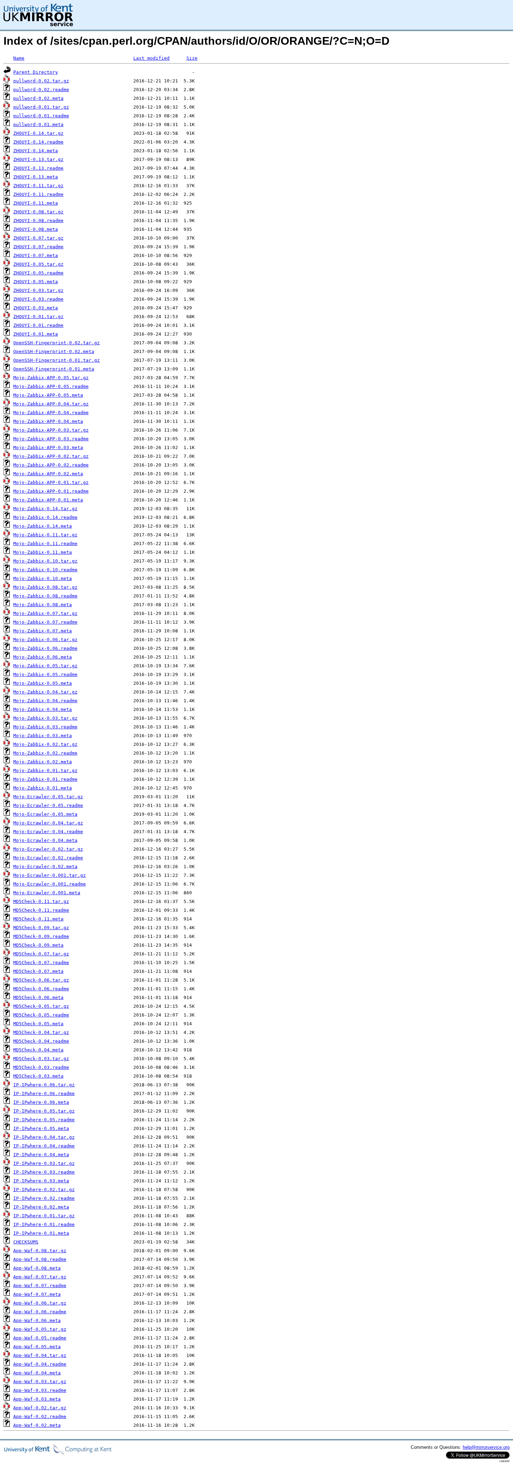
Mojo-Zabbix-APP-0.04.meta (48, 421)
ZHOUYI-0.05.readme (38, 273)
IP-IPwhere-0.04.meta (41, 1154)
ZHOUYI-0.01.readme (38, 325)
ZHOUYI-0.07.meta (35, 255)
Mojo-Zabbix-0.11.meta (42, 552)
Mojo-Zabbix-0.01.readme (45, 779)
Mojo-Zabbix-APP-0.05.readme (51, 386)
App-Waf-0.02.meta (37, 1425)
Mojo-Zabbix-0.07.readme (45, 622)
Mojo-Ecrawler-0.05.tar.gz (48, 796)
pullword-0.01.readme (41, 115)
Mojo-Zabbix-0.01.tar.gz (45, 770)
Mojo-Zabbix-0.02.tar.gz (45, 744)
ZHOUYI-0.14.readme (38, 142)
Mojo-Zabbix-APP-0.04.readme (51, 412)
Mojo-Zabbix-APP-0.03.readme (51, 438)
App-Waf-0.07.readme (39, 1285)
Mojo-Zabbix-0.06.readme (45, 648)
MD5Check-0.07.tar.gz (41, 953)
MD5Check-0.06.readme (41, 988)
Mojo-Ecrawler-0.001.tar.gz (49, 875)
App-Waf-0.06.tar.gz (39, 1303)
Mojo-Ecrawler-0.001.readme (49, 884)
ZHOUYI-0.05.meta (35, 281)
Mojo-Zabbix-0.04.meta (42, 709)
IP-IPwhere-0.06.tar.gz (44, 1084)
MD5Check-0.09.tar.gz (41, 927)
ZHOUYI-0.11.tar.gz (38, 185)
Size (192, 58)
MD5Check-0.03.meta (38, 1076)
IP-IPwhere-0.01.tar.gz (44, 1215)
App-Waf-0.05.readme (39, 1338)
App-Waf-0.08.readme (39, 1259)
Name (18, 58)
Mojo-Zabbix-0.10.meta (42, 578)
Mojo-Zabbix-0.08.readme (45, 596)
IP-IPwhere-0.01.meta (41, 1233)
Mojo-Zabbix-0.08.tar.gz (45, 587)
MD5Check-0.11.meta (38, 919)
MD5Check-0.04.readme (41, 1041)
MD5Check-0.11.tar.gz (41, 901)
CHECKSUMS (25, 1242)
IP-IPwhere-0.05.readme (44, 1119)
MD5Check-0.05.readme (41, 1015)
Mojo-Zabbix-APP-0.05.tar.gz (51, 377)
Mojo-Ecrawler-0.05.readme (48, 805)
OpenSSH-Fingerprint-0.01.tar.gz (56, 360)
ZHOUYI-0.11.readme (38, 194)
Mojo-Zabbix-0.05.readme (45, 674)
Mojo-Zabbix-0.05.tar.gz (45, 665)
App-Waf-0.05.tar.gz (39, 1329)
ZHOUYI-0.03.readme (38, 299)
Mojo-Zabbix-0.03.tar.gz (45, 718)
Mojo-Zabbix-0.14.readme (45, 517)
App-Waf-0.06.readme (39, 1311)
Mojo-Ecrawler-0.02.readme (48, 857)
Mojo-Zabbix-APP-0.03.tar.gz (51, 430)
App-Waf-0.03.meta (37, 1399)
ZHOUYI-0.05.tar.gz (38, 264)
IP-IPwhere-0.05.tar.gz (44, 1111)
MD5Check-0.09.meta (38, 945)
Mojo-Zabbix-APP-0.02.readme (51, 465)
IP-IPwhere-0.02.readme (44, 1198)
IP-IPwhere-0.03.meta (41, 1180)
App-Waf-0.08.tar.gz (39, 1250)
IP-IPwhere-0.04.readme (44, 1145)
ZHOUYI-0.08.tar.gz (38, 211)
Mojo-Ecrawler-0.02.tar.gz (48, 849)
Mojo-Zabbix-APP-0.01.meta (48, 499)
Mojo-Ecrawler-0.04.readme (48, 831)
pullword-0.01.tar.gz (41, 107)
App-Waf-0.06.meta (37, 1320)
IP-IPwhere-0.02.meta (41, 1207)
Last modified (151, 58)
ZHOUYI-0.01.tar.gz (38, 316)
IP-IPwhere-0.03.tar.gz (44, 1163)
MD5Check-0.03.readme (41, 1067)
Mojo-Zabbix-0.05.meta (42, 683)
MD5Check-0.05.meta (38, 1023)
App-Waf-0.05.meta (37, 1346)
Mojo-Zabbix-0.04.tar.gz (45, 692)
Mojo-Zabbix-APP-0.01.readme (51, 491)
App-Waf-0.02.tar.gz (39, 1407)
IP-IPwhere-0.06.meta (41, 1102)
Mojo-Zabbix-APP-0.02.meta (48, 473)
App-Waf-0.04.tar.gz (39, 1355)
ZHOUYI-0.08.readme (38, 220)
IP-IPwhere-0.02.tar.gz (44, 1189)
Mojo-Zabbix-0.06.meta (42, 657)
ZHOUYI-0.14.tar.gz (38, 133)
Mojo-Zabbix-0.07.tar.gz (45, 613)
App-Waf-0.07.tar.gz (39, 1276)
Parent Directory (35, 72)
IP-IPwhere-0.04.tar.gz (44, 1137)
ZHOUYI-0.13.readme (38, 168)
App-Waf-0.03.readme (39, 1390)
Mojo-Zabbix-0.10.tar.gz (45, 561)
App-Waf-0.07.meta (37, 1294)
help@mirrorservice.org (486, 1447)
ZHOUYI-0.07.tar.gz (38, 238)
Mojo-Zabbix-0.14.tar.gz (45, 508)
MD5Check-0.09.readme (41, 936)
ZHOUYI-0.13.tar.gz (38, 159)
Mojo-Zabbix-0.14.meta (42, 526)
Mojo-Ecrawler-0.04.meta (45, 840)
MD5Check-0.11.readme (41, 910)
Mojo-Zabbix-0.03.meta (42, 735)
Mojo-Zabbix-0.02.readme (45, 753)
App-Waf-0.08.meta (37, 1268)
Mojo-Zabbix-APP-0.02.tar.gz (51, 456)
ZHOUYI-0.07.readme (38, 246)
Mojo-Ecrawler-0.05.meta (45, 814)
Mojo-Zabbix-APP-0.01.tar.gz (51, 482)
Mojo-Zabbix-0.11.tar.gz (45, 534)
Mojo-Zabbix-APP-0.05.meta (48, 395)
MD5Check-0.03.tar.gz (41, 1058)
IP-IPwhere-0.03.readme (44, 1172)
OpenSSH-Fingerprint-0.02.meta (53, 351)
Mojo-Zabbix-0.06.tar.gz (45, 639)
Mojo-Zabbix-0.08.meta (42, 604)
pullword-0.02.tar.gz (41, 80)
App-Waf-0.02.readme (39, 1416)
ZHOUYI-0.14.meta (35, 150)
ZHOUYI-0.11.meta (35, 203)
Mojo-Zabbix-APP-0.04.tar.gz (51, 403)
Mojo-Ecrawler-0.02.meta (45, 866)
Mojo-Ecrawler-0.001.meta (46, 892)
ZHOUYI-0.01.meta (35, 334)
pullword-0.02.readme (41, 89)
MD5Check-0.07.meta (38, 971)
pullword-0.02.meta (38, 98)
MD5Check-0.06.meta (38, 997)
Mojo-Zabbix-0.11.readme (45, 543)
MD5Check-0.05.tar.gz (41, 1006)
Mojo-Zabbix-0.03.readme (45, 726)
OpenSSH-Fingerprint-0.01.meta (53, 369)
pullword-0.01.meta (38, 124)
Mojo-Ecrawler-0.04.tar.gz (48, 822)
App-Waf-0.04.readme (39, 1364)
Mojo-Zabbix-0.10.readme (45, 569)
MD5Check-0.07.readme (41, 962)
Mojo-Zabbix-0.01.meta (42, 788)
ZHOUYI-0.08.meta (35, 229)
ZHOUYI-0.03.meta (35, 307)
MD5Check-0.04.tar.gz (41, 1032)
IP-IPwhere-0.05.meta (41, 1128)
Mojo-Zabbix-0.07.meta (42, 630)
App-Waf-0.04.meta (37, 1372)
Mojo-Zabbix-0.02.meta (42, 761)
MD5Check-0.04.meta (38, 1049)
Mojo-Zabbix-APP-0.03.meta (48, 447)
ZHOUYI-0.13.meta (35, 176)
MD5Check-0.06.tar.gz (41, 980)
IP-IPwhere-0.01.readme (44, 1224)
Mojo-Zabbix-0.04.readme (45, 700)
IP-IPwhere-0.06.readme (44, 1093)
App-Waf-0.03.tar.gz (39, 1381)
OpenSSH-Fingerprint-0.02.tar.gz (56, 342)
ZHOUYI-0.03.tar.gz (38, 290)
